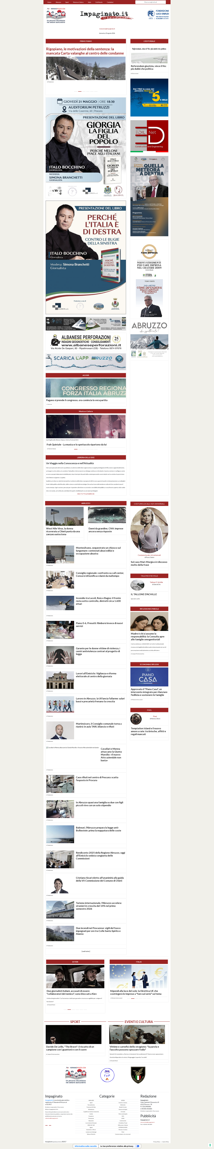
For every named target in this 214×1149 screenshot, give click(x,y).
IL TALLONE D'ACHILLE (144, 594)
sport (75, 1022)
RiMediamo (91, 1109)
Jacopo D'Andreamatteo (138, 653)
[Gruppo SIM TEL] (86, 323)
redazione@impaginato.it (107, 29)
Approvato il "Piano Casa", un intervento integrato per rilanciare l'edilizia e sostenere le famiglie (149, 692)
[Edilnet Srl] (149, 136)
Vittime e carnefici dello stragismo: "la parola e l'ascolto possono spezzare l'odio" (134, 1048)
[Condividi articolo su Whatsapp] (123, 82)
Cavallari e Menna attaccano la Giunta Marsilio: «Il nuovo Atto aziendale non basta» (111, 754)
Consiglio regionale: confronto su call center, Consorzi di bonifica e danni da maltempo (100, 574)
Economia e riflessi (91, 1129)
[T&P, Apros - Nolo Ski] (76, 1075)
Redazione (51, 82)
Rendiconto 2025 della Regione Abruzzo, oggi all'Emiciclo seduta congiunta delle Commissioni (100, 855)
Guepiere (91, 1116)
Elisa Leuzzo (135, 73)
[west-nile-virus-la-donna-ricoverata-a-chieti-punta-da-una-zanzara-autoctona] (65, 516)
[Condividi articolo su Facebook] (121, 82)
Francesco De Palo (91, 1107)
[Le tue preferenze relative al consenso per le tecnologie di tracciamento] (210, 1145)
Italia (89, 2)
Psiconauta (91, 1118)
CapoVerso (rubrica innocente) (91, 1111)
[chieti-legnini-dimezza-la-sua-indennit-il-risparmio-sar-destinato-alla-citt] (86, 68)
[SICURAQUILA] (138, 1075)
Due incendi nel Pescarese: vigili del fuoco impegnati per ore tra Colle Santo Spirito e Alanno (98, 931)
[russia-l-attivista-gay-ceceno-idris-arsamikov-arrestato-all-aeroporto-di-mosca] (75, 976)
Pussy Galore (150, 557)
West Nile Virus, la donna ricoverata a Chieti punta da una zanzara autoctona (63, 531)
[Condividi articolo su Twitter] (119, 82)
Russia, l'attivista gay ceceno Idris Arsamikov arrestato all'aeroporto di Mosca (70, 992)
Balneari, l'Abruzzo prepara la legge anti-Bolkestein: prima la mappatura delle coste (98, 829)
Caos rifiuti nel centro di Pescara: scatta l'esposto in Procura (97, 779)
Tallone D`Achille (156, 582)
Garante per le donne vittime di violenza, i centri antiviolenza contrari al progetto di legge (98, 651)
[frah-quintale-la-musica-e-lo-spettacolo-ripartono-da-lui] (86, 426)
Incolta (91, 1114)
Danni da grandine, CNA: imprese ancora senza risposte (105, 530)
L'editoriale (149, 41)
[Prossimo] (109, 1084)
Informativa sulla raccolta (86, 1146)
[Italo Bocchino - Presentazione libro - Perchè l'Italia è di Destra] (86, 257)
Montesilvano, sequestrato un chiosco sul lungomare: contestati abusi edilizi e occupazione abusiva (98, 550)
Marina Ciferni (155, 719)
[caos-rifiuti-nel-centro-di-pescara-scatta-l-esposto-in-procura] (60, 784)
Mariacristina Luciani (137, 699)
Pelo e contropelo (123, 1114)
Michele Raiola (52, 448)
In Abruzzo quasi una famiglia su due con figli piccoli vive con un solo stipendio (99, 804)
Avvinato (123, 1111)
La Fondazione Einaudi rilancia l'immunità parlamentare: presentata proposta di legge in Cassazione (134, 993)
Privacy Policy (156, 1141)
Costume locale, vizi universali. (149, 504)
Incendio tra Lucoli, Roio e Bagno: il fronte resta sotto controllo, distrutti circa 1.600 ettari (98, 601)
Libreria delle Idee (86, 457)
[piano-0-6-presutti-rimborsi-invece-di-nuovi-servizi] (60, 630)
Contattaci (110, 2)
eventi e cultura (139, 1022)
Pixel (149, 710)
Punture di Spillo (123, 1109)
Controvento (123, 1120)
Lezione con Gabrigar (91, 1132)
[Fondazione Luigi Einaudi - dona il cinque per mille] (149, 98)
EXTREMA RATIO (123, 1127)
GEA (123, 1116)
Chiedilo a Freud (123, 1123)
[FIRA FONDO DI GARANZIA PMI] (149, 260)
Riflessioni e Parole (149, 609)
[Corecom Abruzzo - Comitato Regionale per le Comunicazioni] (149, 340)
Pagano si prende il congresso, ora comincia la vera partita (76, 400)
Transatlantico (91, 1105)
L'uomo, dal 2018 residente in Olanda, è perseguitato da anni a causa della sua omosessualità (75, 998)
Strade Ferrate (123, 1107)
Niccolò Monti (51, 1001)
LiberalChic (157, 584)
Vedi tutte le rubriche (85, 494)
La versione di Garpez (91, 1123)
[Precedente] (104, 1084)
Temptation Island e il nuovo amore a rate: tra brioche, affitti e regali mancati (148, 731)
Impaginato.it (49, 1100)
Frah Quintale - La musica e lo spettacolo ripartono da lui (77, 444)
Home (49, 2)
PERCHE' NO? (91, 1125)
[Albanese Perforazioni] (86, 342)
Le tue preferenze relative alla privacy (116, 1146)
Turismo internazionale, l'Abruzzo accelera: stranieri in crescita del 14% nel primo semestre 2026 (99, 905)
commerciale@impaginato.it (147, 1122)
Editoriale (122, 1105)
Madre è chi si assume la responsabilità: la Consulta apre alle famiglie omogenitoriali (147, 636)
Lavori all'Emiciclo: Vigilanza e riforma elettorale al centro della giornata (96, 675)
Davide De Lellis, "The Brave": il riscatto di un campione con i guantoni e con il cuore (70, 1048)
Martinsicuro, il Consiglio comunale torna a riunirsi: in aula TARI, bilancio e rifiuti (99, 725)
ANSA (122, 1118)
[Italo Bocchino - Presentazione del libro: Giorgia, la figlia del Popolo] (86, 147)
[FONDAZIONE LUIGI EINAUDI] (158, 15)
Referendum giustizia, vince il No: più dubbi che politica (148, 67)
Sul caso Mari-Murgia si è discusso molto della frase (149, 563)
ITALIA (139, 962)
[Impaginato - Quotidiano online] (107, 15)
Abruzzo (58, 2)
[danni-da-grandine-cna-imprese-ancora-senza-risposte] (107, 516)
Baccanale (91, 1120)
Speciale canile (135, 599)
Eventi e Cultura (123, 1102)
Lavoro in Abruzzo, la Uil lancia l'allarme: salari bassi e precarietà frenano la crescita (100, 700)
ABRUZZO (91, 1100)
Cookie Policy (165, 1141)
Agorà (86, 375)
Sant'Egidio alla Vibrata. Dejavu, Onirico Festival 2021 (62, 440)
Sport (67, 2)
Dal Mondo (99, 2)
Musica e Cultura (78, 2)
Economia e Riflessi (149, 664)
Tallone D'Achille (149, 576)
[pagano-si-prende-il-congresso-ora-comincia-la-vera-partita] (86, 388)
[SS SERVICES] (107, 1075)
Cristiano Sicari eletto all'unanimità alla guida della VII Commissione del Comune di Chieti (100, 879)
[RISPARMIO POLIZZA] (56, 15)
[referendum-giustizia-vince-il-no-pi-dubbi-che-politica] (149, 53)
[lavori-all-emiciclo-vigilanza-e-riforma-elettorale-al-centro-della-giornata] (60, 680)
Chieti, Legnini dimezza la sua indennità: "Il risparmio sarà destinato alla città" (79, 51)
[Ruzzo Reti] (86, 361)
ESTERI (75, 962)
